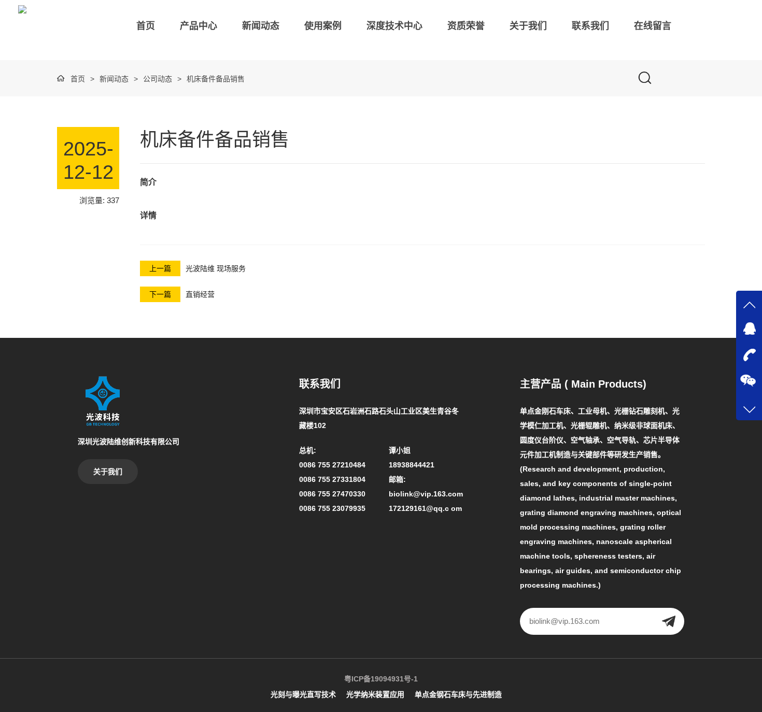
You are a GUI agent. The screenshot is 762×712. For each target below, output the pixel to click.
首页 (145, 26)
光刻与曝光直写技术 (303, 694)
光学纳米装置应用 (375, 694)
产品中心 (198, 26)
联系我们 (590, 26)
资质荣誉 (466, 26)
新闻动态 (260, 26)
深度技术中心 (394, 26)
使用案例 (323, 26)
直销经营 (200, 294)
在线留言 (652, 26)
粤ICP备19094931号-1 (381, 679)
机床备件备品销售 (216, 79)
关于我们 (528, 26)
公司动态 (157, 79)
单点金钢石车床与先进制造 (458, 694)
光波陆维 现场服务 (216, 268)
